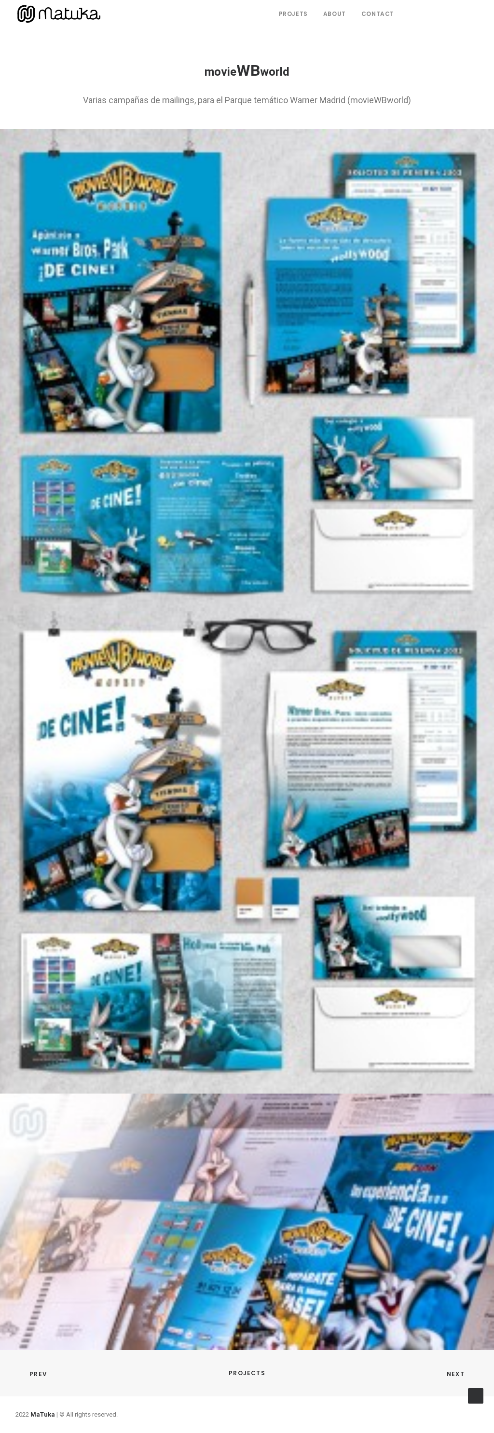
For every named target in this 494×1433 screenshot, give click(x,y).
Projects (247, 1373)
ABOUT (334, 14)
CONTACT (377, 14)
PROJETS (293, 14)
